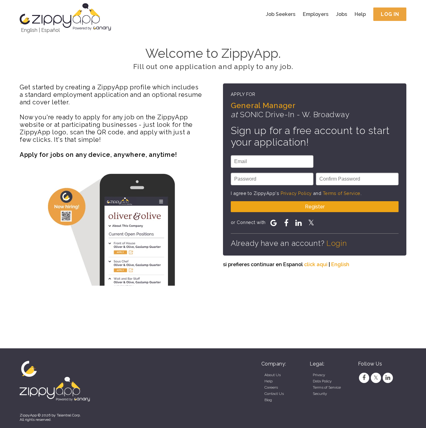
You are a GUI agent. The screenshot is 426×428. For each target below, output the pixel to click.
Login (337, 243)
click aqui (315, 264)
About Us (272, 375)
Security (320, 393)
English (29, 30)
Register (315, 207)
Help (360, 14)
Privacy (319, 375)
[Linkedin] (388, 378)
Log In (390, 14)
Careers (271, 387)
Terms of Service (342, 193)
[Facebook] (364, 378)
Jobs (341, 14)
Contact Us (274, 393)
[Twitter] (376, 378)
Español (50, 30)
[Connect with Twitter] (311, 222)
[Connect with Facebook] (286, 222)
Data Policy (322, 381)
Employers (315, 14)
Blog (268, 400)
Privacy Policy (296, 193)
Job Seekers (280, 14)
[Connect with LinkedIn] (298, 222)
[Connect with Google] (273, 222)
